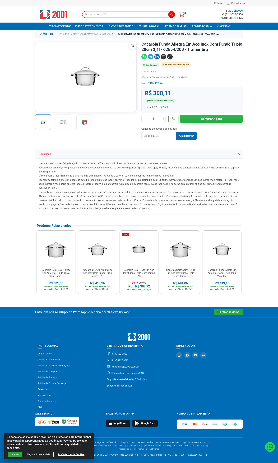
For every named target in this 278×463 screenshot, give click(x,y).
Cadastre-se (238, 3)
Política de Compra (47, 371)
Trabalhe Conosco (47, 401)
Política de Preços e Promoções (54, 365)
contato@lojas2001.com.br (125, 366)
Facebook (187, 355)
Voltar (48, 34)
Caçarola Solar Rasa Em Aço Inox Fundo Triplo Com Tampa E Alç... (139, 272)
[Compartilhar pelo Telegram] (150, 56)
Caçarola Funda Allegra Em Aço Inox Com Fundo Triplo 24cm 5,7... (97, 272)
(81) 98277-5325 (233, 18)
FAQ (40, 407)
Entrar (220, 3)
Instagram (179, 355)
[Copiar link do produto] (170, 56)
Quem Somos (45, 353)
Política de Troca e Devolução (52, 383)
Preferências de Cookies (71, 454)
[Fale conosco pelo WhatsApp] (270, 447)
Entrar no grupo (229, 312)
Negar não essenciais (38, 454)
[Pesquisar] (171, 14)
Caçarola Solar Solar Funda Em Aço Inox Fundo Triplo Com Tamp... (56, 272)
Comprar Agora (211, 118)
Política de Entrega (47, 377)
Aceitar (15, 454)
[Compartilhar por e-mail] (163, 56)
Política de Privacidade (49, 359)
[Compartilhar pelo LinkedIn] (157, 56)
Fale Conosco (44, 389)
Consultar (188, 135)
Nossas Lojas (44, 395)
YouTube (195, 355)
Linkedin (203, 355)
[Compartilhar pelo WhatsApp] (144, 56)
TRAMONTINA (155, 83)
